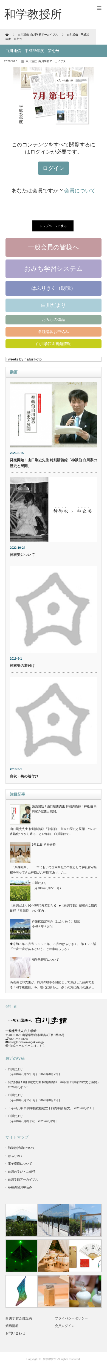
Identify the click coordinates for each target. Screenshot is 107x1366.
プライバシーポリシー (71, 1318)
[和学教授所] (33, 14)
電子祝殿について (20, 1163)
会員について (79, 190)
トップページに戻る (53, 226)
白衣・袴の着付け (24, 776)
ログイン (53, 168)
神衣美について (22, 555)
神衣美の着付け (22, 665)
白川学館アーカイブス (52, 61)
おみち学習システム (53, 268)
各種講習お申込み (53, 331)
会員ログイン (65, 1326)
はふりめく (15, 1155)
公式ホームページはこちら (27, 1045)
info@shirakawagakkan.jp (26, 1042)
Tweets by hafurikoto (24, 359)
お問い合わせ (15, 1333)
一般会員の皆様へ (53, 247)
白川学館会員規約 (18, 1318)
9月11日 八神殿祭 (44, 844)
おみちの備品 (53, 319)
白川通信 (31, 61)
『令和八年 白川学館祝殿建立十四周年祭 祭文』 (40, 1108)
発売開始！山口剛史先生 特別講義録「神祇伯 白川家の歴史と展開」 (54, 1082)
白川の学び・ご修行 (21, 1171)
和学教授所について (45, 959)
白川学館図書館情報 (53, 344)
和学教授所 (50, 1358)
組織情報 (12, 1326)
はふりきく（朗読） (53, 288)
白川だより (53, 305)
